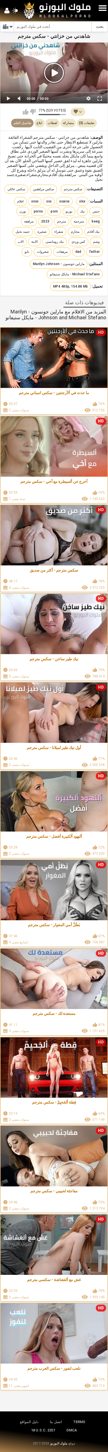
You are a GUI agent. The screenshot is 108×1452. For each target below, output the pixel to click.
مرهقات (62, 252)
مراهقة (29, 221)
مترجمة (79, 221)
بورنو (69, 211)
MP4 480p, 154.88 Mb (70, 286)
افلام (20, 201)
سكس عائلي (16, 189)
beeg (96, 221)
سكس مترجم (73, 189)
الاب (21, 242)
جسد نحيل (23, 232)
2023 (45, 221)
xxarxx (64, 201)
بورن (22, 211)
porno (38, 211)
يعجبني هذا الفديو (26, 112)
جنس (96, 211)
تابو (27, 252)
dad (78, 252)
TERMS (79, 1422)
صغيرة (42, 232)
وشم (96, 242)
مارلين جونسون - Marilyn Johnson (58, 264)
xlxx (82, 201)
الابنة (34, 242)
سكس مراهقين (43, 189)
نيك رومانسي (54, 242)
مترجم (61, 221)
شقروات (43, 252)
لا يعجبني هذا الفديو (33, 112)
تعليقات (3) (86, 123)
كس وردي (78, 242)
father (94, 252)
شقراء (58, 232)
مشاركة (68, 123)
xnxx (34, 201)
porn (54, 211)
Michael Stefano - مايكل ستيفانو (75, 274)
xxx (49, 201)
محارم (75, 232)
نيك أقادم (93, 232)
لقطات (52, 123)
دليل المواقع (29, 1422)
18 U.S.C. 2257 (43, 1430)
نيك (82, 211)
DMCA (71, 1430)
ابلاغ (39, 123)
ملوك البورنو (58, 1443)
